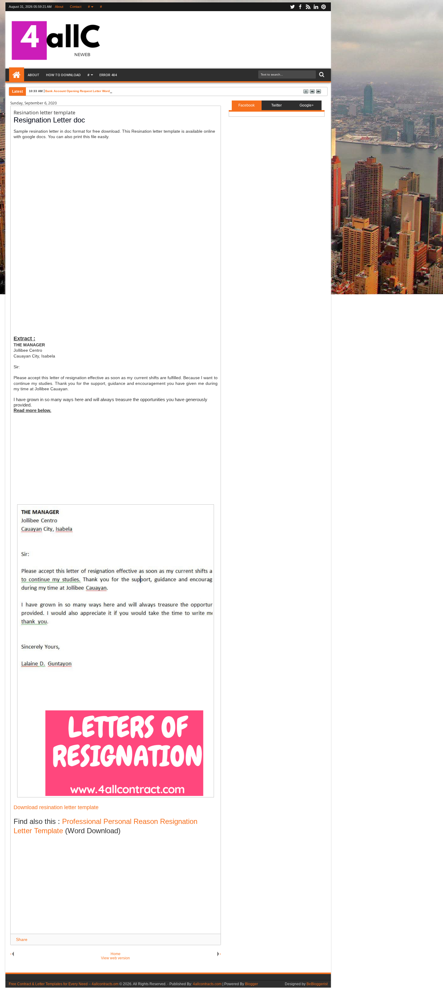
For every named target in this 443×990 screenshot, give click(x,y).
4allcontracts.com (207, 984)
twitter (292, 6)
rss (308, 6)
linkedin (316, 6)
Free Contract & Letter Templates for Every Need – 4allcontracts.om (63, 984)
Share (21, 939)
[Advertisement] (116, 187)
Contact (75, 6)
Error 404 (108, 75)
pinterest (324, 6)
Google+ (307, 105)
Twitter (276, 105)
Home (16, 74)
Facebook (246, 105)
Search (321, 74)
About (59, 6)
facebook (300, 6)
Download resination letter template (56, 807)
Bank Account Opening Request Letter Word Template (84, 91)
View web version (115, 958)
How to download (63, 75)
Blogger (251, 984)
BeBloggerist (317, 984)
